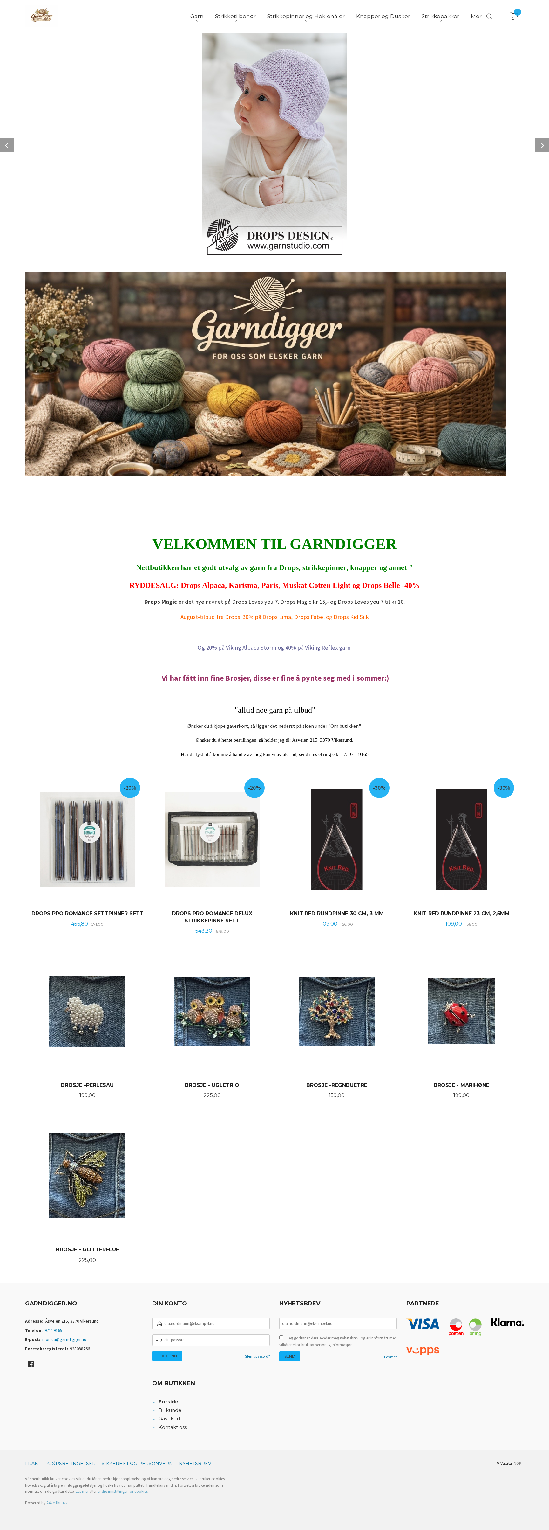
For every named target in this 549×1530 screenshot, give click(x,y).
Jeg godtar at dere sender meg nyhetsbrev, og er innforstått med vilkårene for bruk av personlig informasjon (338, 1341)
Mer (476, 16)
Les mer (390, 1356)
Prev (7, 145)
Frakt (32, 1463)
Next (542, 145)
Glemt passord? (257, 1356)
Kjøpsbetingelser (71, 1463)
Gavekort (169, 1418)
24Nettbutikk (57, 1503)
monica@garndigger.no (64, 1339)
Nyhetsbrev (195, 1463)
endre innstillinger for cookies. (123, 1491)
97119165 (53, 1330)
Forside (168, 1402)
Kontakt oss (173, 1427)
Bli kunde (170, 1410)
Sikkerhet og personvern (137, 1463)
